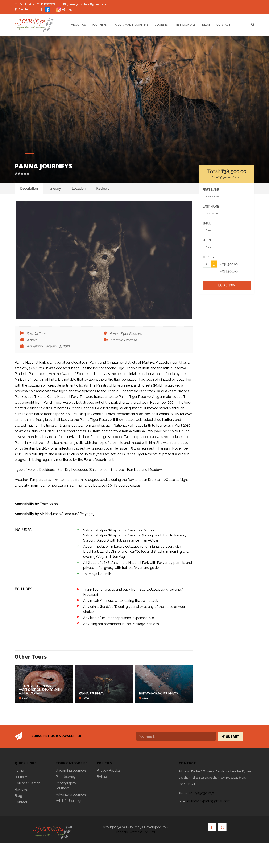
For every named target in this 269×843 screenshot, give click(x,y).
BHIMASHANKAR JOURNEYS (158, 693)
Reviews (102, 189)
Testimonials (185, 25)
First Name (211, 189)
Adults (208, 257)
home (19, 770)
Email (207, 223)
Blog (206, 25)
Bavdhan (24, 9)
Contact (223, 25)
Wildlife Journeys (69, 801)
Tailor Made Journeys (130, 25)
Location (79, 189)
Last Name (211, 206)
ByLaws (103, 777)
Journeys (99, 25)
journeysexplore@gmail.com (86, 4)
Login (70, 9)
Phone (208, 240)
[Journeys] (35, 24)
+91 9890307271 (201, 793)
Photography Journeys (66, 785)
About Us (78, 25)
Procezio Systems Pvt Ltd (134, 832)
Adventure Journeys (71, 794)
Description (29, 189)
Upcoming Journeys (71, 770)
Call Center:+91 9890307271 (37, 4)
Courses (161, 25)
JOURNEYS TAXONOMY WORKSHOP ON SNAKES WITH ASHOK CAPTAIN (40, 689)
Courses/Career (27, 783)
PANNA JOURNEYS (91, 693)
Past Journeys (66, 777)
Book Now (226, 285)
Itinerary (55, 189)
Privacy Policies (109, 770)
